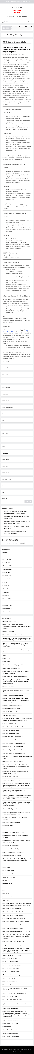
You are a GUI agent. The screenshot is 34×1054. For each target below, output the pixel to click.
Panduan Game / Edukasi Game (11, 780)
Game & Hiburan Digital (9, 658)
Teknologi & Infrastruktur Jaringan (12, 965)
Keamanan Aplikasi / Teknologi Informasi (14, 743)
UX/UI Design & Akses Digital (11, 1036)
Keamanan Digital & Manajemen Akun (13, 746)
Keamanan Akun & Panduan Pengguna (13, 736)
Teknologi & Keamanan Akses (11, 968)
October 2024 (6, 612)
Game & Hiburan (7, 655)
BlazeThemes (17, 1051)
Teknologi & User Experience (10, 984)
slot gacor (6, 374)
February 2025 (7, 599)
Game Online (6, 661)
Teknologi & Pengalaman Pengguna (12, 975)
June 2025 (6, 585)
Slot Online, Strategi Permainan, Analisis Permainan (16, 931)
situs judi (5, 864)
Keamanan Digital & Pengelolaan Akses (13, 750)
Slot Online (6, 900)
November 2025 (7, 569)
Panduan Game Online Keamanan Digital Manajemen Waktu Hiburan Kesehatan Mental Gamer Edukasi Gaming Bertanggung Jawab (17, 785)
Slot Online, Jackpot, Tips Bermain (12, 908)
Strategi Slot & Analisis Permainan (12, 955)
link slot (5, 394)
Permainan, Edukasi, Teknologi (11, 849)
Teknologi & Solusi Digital (10, 981)
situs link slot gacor (8, 368)
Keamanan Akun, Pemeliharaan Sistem (13, 740)
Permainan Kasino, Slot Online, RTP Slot (13, 832)
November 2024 (7, 608)
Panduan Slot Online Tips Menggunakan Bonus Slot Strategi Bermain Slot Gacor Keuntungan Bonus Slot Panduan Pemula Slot (17, 803)
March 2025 (6, 595)
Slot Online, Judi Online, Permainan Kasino (14, 912)
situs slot (5, 414)
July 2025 (5, 582)
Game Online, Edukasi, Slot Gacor (12, 668)
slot (4, 420)
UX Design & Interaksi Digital (10, 1033)
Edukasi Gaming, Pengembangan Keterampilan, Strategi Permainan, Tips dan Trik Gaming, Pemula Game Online (16, 644)
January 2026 (6, 562)
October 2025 (6, 572)
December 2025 (7, 566)
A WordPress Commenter (10, 543)
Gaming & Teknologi (8, 686)
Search (4, 498)
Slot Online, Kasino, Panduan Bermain (13, 915)
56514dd (6, 54)
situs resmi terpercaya (9, 877)
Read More (5, 361)
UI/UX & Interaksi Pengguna (10, 1020)
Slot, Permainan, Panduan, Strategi (12, 945)
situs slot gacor (7, 427)
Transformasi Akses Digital (10, 1008)
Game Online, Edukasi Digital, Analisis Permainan (16, 665)
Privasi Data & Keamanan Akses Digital (13, 852)
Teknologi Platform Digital (10, 996)
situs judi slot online (8, 874)
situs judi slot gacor (8, 870)
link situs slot (6, 387)
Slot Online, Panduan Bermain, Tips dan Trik (14, 918)
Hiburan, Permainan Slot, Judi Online (12, 705)
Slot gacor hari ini (8, 407)
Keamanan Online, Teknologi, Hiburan (13, 761)
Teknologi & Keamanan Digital (11, 971)
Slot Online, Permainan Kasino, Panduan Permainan (16, 921)
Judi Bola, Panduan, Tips (9, 723)
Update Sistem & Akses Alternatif (12, 1030)
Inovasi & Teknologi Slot (9, 715)
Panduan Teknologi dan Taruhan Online (13, 809)
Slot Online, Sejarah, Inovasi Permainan (13, 928)
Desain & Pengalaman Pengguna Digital (13, 635)
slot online (6, 381)
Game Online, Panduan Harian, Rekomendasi (15, 676)
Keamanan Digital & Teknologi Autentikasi (14, 753)
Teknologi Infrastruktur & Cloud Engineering (14, 993)
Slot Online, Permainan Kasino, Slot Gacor (14, 925)
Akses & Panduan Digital (9, 621)
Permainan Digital (8, 825)
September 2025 (7, 575)
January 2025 (6, 602)
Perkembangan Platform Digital (11, 822)
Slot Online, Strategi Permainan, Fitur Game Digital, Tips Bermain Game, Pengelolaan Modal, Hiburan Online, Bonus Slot (16, 936)
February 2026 (7, 559)
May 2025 (5, 589)
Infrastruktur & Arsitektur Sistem (11, 708)
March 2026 (6, 556)
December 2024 (7, 605)
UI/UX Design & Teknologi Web (11, 1023)
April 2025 (6, 592)
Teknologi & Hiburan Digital (10, 961)
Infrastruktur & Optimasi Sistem (11, 712)
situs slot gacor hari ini (9, 887)
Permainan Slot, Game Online (11, 845)
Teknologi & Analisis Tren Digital (11, 958)
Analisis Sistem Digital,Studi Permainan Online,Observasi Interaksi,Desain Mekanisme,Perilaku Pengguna (17, 626)
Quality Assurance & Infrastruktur (12, 855)
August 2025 (6, 579)
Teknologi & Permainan (9, 978)
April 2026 (6, 552)
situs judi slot (6, 867)
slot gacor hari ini (7, 897)
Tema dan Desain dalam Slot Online (12, 999)
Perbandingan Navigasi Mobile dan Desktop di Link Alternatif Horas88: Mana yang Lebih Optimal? (17, 49)
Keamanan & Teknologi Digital (11, 733)
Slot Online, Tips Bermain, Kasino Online (13, 941)
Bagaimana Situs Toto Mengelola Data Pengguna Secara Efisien (17, 1)
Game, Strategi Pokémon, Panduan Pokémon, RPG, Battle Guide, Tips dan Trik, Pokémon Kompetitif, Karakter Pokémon (16, 681)
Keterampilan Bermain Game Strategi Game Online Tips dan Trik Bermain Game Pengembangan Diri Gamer (16, 766)
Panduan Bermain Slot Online (11, 776)
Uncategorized (7, 1026)
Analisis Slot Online (8, 631)
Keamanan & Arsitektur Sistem (11, 730)
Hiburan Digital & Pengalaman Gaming (13, 695)
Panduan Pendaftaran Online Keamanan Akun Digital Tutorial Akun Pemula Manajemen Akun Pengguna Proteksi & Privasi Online (17, 797)
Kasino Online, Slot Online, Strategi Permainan (15, 727)
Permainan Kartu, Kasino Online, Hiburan (13, 829)
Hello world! (22, 543)
